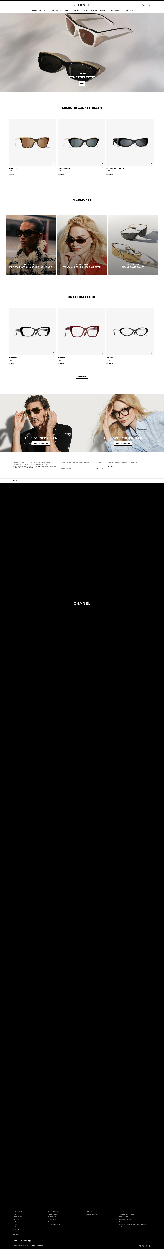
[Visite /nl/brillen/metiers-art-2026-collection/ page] (31, 245)
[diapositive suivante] (159, 147)
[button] (46, 11)
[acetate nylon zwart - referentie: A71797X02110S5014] (130, 142)
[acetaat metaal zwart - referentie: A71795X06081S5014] (81, 142)
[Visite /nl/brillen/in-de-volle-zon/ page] (82, 46)
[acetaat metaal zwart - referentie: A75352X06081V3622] (130, 331)
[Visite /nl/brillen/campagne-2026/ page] (82, 245)
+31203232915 (28, 468)
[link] (150, 5)
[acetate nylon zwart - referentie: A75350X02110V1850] (32, 331)
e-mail (38, 466)
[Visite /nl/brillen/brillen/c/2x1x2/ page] (123, 423)
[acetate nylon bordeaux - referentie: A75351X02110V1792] (81, 331)
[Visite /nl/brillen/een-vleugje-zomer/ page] (133, 245)
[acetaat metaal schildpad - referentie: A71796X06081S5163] (32, 142)
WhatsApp (18, 468)
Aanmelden (110, 466)
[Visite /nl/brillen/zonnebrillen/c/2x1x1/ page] (41, 423)
